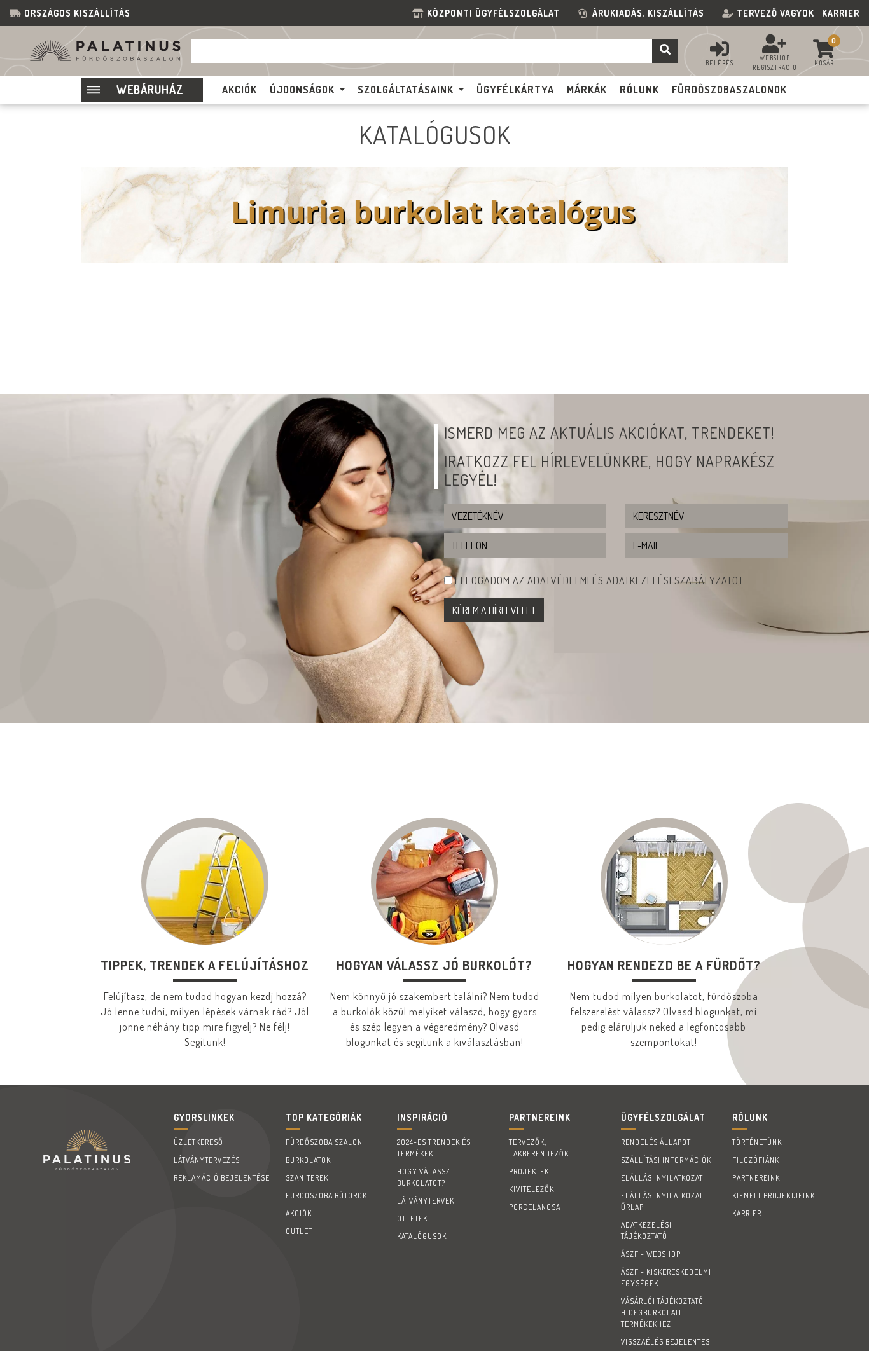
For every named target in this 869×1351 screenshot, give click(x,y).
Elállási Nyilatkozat (662, 1178)
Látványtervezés (207, 1160)
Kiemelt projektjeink (773, 1195)
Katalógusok (422, 1236)
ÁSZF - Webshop (651, 1254)
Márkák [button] (587, 89)
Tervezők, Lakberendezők (539, 1147)
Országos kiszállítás (77, 13)
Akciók (299, 1213)
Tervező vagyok (775, 13)
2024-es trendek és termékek (434, 1147)
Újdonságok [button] (302, 89)
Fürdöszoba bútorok (326, 1195)
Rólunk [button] (639, 89)
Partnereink (756, 1178)
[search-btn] (665, 51)
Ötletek (412, 1218)
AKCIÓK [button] (239, 89)
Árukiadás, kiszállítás (648, 13)
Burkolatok (308, 1160)
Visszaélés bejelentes (665, 1342)
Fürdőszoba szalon (324, 1142)
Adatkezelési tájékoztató (646, 1230)
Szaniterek (307, 1178)
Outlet (299, 1231)
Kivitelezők (531, 1189)
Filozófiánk (755, 1160)
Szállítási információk (666, 1160)
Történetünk (757, 1142)
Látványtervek (425, 1200)
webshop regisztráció (775, 62)
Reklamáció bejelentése (222, 1178)
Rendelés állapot (656, 1142)
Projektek (529, 1171)
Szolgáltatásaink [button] (406, 89)
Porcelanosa (534, 1207)
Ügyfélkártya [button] (515, 89)
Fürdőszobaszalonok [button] (729, 89)
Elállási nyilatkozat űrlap (662, 1201)
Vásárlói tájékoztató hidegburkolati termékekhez (662, 1312)
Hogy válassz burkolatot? (423, 1177)
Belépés (719, 63)
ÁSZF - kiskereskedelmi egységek (666, 1277)
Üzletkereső (198, 1142)
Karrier (840, 13)
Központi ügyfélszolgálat (496, 13)
